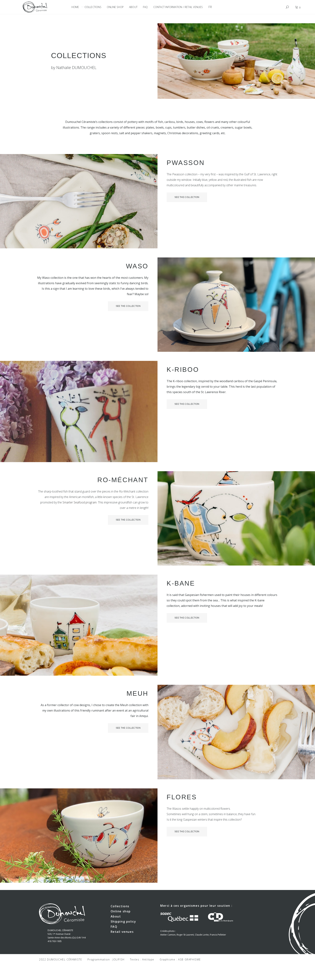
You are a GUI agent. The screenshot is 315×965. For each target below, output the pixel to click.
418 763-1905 (55, 941)
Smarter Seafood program (80, 502)
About (116, 916)
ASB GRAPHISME (189, 959)
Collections (120, 906)
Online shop (121, 911)
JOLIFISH (119, 959)
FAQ (114, 927)
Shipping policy (123, 921)
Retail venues (122, 932)
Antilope (148, 959)
